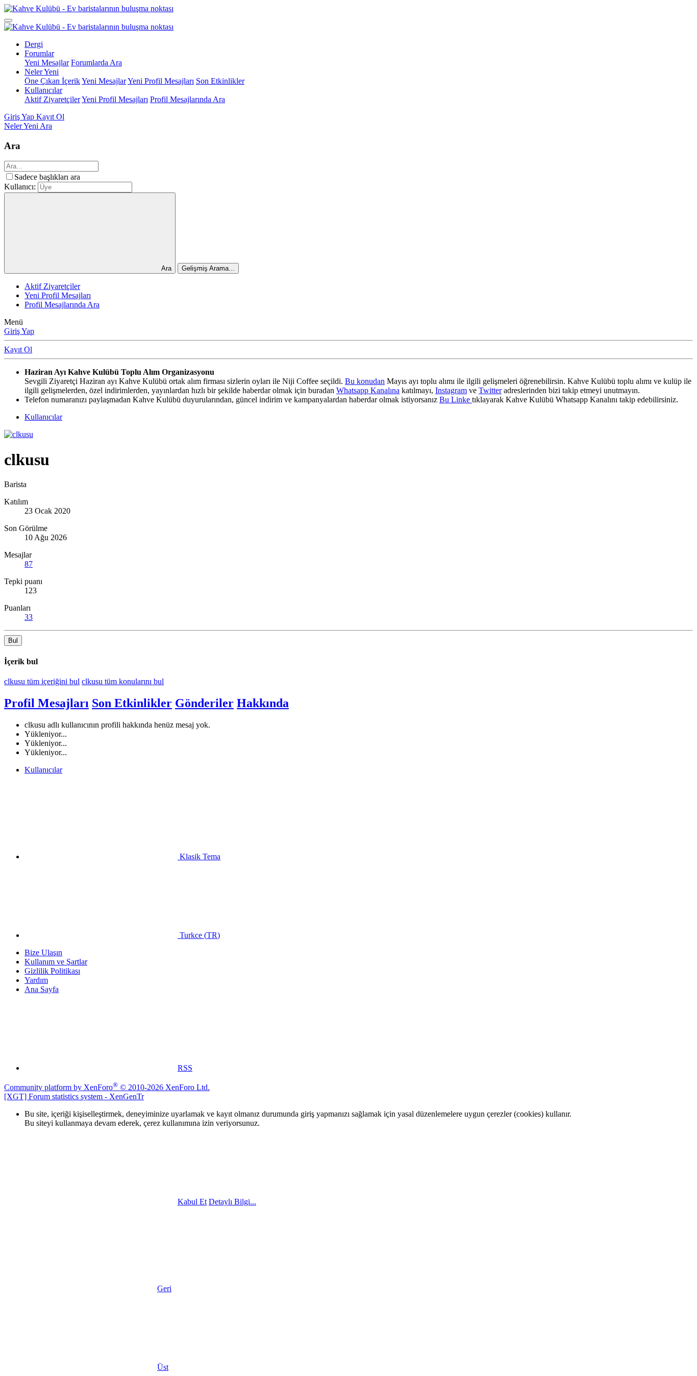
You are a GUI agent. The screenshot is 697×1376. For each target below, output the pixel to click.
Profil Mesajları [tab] (46, 703)
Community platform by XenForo (107, 1087)
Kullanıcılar (43, 90)
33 (28, 617)
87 (28, 564)
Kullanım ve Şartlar (55, 961)
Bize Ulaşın (43, 952)
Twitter (490, 390)
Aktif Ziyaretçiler (52, 99)
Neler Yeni (41, 71)
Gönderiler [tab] (204, 703)
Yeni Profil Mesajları (161, 81)
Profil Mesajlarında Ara (187, 99)
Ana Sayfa (41, 989)
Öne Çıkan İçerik (52, 81)
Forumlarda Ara (96, 62)
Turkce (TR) (199, 935)
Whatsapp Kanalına (368, 390)
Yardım (36, 980)
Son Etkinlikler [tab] (132, 703)
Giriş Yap (19, 331)
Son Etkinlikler (220, 81)
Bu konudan (365, 381)
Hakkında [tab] (263, 703)
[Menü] (8, 20)
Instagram (451, 390)
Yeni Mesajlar (46, 62)
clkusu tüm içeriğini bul (42, 681)
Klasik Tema (199, 856)
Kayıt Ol (18, 349)
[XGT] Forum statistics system (74, 1096)
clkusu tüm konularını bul (123, 681)
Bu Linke (455, 399)
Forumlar (39, 53)
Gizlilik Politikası (52, 971)
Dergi (33, 44)
